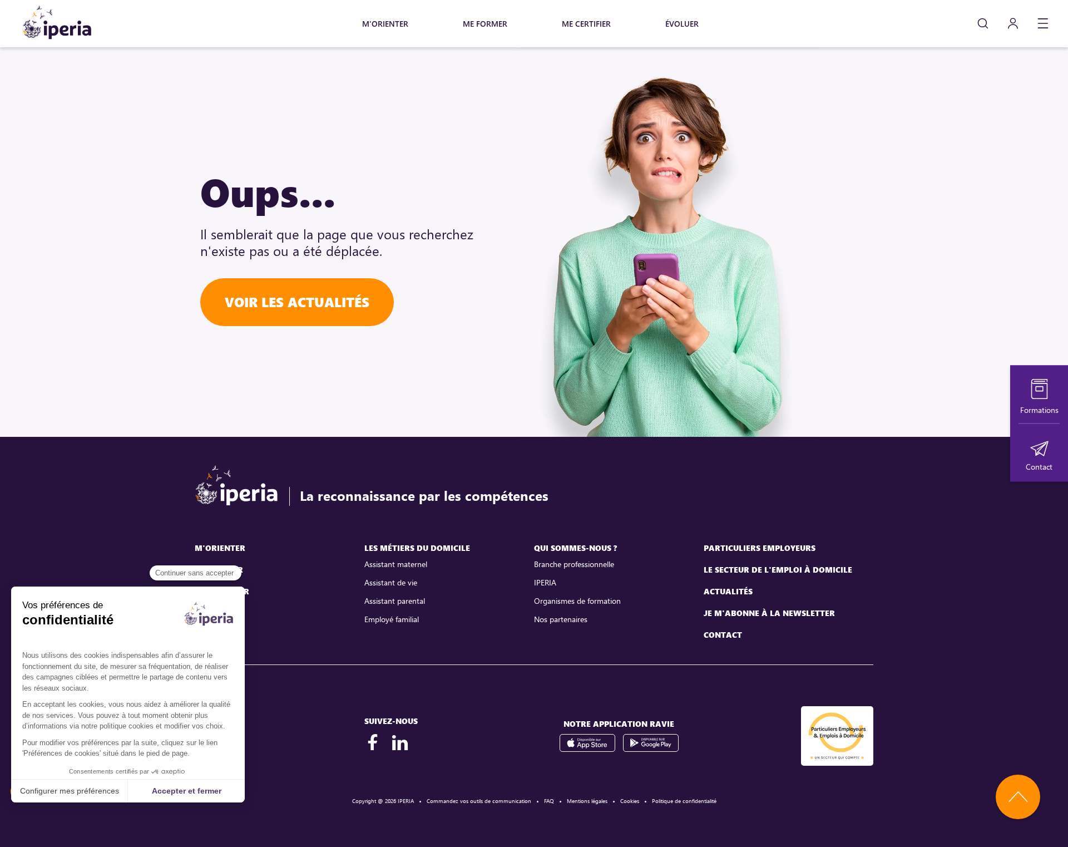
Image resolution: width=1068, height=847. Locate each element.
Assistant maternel (395, 564)
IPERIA (545, 582)
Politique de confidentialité (684, 801)
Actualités (728, 591)
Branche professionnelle (574, 564)
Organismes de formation (577, 600)
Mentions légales (587, 801)
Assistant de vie (390, 582)
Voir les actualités (297, 302)
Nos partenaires (560, 619)
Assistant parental (394, 600)
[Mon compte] (1013, 23)
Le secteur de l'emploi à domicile (778, 569)
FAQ (549, 801)
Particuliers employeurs (759, 548)
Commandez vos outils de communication (479, 801)
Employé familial (391, 619)
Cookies (629, 801)
